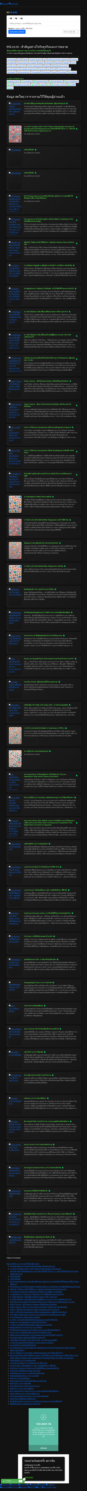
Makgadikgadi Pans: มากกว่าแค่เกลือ (24, 1376)
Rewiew (47, 66)
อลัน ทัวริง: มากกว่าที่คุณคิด (20, 1383)
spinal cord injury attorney (58, 59)
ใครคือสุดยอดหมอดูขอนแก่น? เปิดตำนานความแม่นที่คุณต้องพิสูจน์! (35, 1330)
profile (72, 85)
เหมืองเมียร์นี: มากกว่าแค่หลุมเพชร (23, 1360)
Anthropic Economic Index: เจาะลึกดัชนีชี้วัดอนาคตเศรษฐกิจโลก (34, 1368)
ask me (5, 4)
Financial (42, 69)
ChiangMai (36, 72)
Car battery (27, 81)
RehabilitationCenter (60, 66)
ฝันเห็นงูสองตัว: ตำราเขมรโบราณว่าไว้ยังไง (26, 1327)
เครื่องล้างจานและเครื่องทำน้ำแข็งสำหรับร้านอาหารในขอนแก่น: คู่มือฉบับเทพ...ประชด (42, 1302)
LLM (19, 59)
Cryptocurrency (35, 59)
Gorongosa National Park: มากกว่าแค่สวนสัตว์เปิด (29, 1396)
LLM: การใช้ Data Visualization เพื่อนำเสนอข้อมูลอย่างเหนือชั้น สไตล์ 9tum (38, 1312)
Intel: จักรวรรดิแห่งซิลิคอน (20, 1378)
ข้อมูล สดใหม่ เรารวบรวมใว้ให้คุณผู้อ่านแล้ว (23, 1264)
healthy (67, 63)
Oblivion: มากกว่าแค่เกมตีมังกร (22, 1388)
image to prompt (23, 85)
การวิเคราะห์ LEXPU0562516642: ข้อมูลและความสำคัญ (31, 1325)
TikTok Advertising (34, 66)
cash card (22, 66)
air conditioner (72, 81)
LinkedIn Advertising (29, 69)
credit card (11, 66)
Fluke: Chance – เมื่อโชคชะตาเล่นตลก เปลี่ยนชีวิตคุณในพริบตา (33, 1304)
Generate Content (17, 32)
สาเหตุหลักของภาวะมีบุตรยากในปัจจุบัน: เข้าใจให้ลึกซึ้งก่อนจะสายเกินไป (37, 1294)
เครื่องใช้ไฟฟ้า (15, 1276)
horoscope (11, 59)
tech (49, 69)
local (35, 85)
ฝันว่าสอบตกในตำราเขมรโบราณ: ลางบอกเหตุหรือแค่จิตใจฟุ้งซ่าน (34, 1391)
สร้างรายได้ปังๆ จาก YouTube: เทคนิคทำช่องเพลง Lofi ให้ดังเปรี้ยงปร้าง (36, 1353)
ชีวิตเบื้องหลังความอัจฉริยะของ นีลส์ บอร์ (25, 1404)
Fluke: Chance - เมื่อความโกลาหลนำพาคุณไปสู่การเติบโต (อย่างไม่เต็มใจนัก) (38, 1307)
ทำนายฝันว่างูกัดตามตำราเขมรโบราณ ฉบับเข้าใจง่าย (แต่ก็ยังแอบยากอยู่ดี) (37, 1314)
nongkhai (11, 63)
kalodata (58, 63)
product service (59, 85)
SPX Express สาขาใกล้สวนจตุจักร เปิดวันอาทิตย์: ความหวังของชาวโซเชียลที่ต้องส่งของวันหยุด (45, 1286)
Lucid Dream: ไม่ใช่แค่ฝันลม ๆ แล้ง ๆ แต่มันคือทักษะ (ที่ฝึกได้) (33, 1365)
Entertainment (41, 81)
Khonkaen (46, 72)
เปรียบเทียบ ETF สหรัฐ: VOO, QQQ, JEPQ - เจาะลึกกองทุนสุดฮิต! (33, 1340)
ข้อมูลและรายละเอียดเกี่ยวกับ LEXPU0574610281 (28, 1322)
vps (45, 59)
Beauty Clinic (14, 81)
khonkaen (49, 63)
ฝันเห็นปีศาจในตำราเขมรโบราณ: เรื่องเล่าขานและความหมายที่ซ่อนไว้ (36, 1401)
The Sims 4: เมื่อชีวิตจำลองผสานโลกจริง (25, 1370)
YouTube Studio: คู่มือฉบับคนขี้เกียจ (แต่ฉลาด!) (27, 1337)
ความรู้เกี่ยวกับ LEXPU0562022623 (23, 1345)
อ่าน (20, 1481)
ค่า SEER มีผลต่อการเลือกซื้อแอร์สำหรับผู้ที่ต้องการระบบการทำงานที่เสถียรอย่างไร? (41, 1299)
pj (49, 85)
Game (25, 59)
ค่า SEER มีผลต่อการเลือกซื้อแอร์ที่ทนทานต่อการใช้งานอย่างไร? (33, 1297)
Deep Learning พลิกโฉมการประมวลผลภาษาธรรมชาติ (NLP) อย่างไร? (36, 1335)
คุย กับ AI (14, 4)
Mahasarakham (23, 72)
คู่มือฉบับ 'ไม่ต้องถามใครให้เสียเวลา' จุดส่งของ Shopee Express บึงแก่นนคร (38, 1289)
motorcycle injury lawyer (26, 63)
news (42, 85)
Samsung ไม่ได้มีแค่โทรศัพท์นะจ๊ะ (23, 1399)
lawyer (41, 63)
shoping (74, 59)
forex (73, 63)
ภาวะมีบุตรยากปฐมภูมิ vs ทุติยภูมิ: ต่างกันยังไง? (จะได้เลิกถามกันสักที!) (36, 1292)
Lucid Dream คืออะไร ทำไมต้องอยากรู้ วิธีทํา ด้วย (28, 1363)
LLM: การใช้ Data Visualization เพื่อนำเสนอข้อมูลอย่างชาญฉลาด (34, 1309)
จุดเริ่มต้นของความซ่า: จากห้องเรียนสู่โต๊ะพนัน (27, 1373)
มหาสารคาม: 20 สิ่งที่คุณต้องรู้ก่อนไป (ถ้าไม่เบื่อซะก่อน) (30, 1332)
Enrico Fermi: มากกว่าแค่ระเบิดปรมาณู (25, 1393)
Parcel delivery (13, 69)
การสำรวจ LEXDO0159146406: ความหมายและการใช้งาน (32, 1342)
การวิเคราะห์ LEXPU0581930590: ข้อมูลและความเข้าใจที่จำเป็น (34, 1320)
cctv (11, 85)
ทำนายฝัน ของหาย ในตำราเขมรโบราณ (25, 1386)
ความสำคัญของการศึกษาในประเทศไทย (25, 1317)
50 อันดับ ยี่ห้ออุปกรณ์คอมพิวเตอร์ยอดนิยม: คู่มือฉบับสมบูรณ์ (32, 1266)
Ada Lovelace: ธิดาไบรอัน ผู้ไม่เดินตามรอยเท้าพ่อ (28, 1381)
